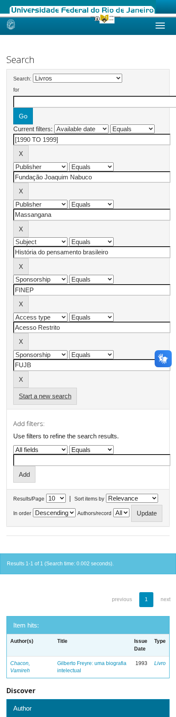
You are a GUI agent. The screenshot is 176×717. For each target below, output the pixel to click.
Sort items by (89, 499)
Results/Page (28, 499)
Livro (160, 663)
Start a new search (45, 396)
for (16, 90)
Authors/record (94, 513)
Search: (22, 79)
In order (22, 513)
